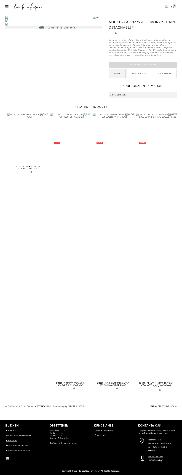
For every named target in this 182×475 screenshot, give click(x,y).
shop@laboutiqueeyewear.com (153, 433)
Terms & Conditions (104, 430)
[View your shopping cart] (172, 6)
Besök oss (11, 430)
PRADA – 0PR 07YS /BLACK (162, 406)
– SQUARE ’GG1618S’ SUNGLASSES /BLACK (27, 167)
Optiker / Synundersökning (18, 435)
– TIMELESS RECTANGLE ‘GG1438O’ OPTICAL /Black (70, 384)
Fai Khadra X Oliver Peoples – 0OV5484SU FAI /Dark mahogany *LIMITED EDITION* (47, 406)
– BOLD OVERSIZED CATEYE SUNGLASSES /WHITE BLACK (113, 384)
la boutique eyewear (89, 471)
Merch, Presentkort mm (17, 445)
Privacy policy (101, 435)
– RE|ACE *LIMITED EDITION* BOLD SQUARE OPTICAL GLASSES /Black (156, 385)
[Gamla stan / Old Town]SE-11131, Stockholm (159, 443)
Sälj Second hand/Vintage (18, 450)
